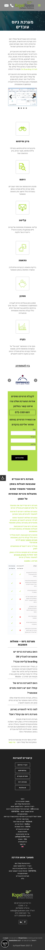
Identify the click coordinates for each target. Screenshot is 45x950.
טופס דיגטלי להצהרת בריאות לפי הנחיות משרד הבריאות (22, 816)
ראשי (22, 799)
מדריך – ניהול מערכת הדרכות (22, 868)
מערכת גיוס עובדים (22, 829)
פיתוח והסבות (22, 832)
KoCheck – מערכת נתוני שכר (22, 821)
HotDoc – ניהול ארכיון (22, 824)
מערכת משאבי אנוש (29, 540)
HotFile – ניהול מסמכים (22, 826)
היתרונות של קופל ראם (22, 804)
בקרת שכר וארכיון (22, 819)
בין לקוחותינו (22, 842)
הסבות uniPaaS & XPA (22, 837)
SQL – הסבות (22, 839)
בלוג (22, 878)
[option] (20, 380)
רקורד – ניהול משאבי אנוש (22, 866)
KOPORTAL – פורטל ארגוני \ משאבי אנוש (22, 871)
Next (11, 97)
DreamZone (23, 938)
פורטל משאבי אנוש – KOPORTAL (23, 811)
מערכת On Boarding (29, 69)
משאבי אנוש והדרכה (22, 801)
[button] (3, 478)
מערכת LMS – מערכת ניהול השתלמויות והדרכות (22, 809)
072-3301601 (22, 412)
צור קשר (22, 844)
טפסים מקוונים (20, 554)
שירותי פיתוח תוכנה (22, 834)
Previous (33, 97)
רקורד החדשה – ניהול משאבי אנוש (22, 806)
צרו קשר (11, 742)
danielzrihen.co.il (14, 940)
